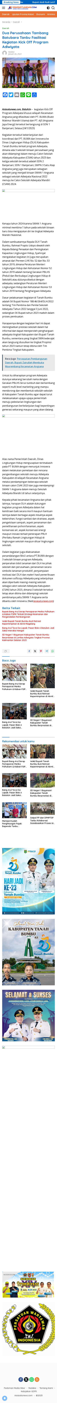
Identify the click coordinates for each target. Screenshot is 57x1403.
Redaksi (11, 52)
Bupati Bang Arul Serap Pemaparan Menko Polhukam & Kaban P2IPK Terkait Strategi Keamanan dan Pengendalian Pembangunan (28, 614)
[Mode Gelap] (48, 7)
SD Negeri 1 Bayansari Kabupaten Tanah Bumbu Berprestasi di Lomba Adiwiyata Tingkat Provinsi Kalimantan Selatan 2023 (26, 637)
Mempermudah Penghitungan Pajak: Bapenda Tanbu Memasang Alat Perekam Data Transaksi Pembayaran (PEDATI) (14, 824)
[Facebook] (20, 1379)
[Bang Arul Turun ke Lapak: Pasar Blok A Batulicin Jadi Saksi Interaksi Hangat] (14, 711)
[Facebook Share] (29, 651)
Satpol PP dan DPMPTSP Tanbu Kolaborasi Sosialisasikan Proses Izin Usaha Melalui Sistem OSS (42, 820)
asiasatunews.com (43, 601)
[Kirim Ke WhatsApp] (52, 651)
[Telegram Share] (47, 651)
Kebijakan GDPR (29, 1391)
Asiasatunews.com (23, 1395)
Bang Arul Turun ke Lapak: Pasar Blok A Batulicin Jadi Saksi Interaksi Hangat (28, 629)
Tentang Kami (46, 1388)
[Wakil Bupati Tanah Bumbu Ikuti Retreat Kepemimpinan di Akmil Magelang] (42, 676)
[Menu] (4, 7)
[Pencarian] (53, 7)
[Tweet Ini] (35, 651)
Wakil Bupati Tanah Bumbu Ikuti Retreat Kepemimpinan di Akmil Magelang (21, 622)
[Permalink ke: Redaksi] (4, 52)
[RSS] (37, 1379)
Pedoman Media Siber (14, 1388)
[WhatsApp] (31, 1379)
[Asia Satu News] (22, 8)
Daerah (5, 28)
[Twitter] (26, 1379)
